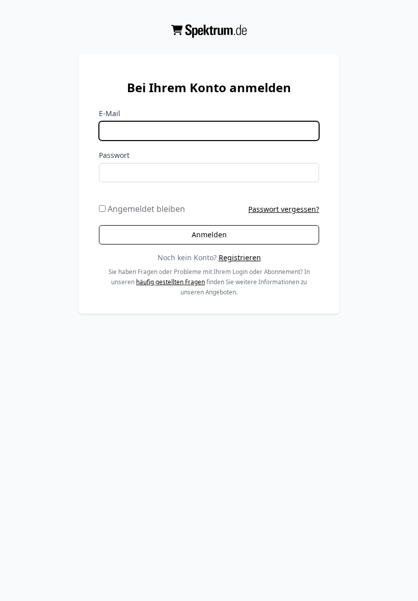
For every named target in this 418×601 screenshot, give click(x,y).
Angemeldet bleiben (145, 208)
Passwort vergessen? (283, 209)
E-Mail (109, 113)
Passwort (114, 155)
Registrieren (240, 257)
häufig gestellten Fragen (170, 282)
